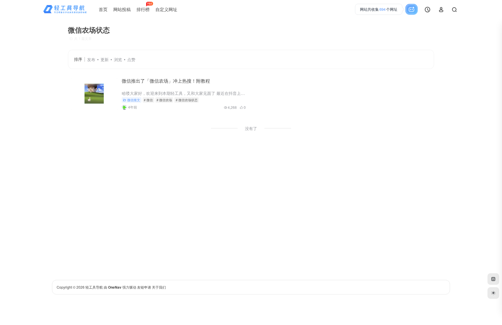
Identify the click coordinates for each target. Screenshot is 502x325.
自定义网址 (166, 9)
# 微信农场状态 (187, 99)
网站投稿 (122, 9)
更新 (105, 59)
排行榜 (144, 7)
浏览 (118, 59)
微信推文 (133, 99)
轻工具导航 (94, 287)
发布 (91, 59)
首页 (103, 9)
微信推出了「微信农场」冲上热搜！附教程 (166, 80)
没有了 (251, 128)
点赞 (131, 59)
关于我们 (159, 287)
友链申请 (144, 287)
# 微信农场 (164, 99)
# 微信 (148, 99)
